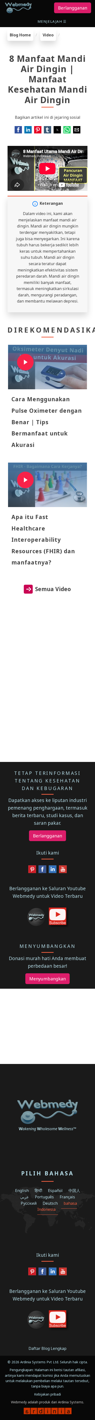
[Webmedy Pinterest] (32, 870)
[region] (47, 644)
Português (44, 1197)
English (22, 1190)
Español (55, 1190)
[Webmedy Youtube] (63, 870)
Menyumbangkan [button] (47, 979)
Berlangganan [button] (72, 8)
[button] (52, 21)
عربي (24, 1197)
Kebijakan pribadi (47, 1394)
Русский (29, 1203)
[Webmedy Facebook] (42, 870)
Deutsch (50, 1203)
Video (48, 35)
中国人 (74, 1190)
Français (67, 1197)
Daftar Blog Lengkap (47, 1348)
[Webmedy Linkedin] (53, 870)
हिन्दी (38, 1190)
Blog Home (20, 35)
